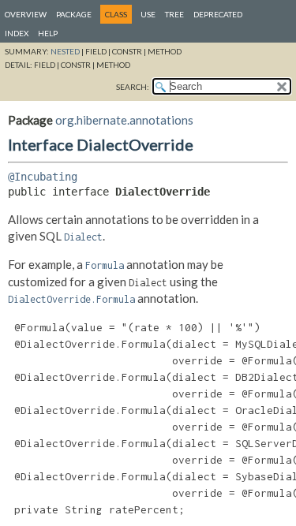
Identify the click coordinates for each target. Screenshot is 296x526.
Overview (26, 14)
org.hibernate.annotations (124, 120)
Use (148, 14)
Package (74, 14)
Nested (65, 51)
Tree (174, 14)
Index (16, 33)
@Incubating (42, 176)
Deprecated (217, 14)
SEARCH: (132, 86)
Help (48, 33)
